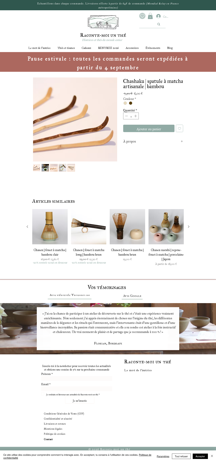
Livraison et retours (55, 423)
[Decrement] (126, 116)
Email (45, 383)
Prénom (47, 373)
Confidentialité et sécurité (58, 418)
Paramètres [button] (163, 456)
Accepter (200, 456)
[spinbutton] (130, 116)
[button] (150, 16)
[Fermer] (212, 456)
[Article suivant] (189, 227)
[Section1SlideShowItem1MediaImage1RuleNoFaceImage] (103, 346)
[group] (108, 239)
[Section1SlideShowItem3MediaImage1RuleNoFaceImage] (112, 346)
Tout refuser (181, 456)
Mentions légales (53, 428)
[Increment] (135, 116)
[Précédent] (14, 329)
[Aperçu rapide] (50, 226)
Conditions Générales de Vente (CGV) (64, 413)
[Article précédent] (27, 227)
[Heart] (142, 16)
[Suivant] (202, 329)
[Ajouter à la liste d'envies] (179, 128)
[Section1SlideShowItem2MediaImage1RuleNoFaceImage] (108, 346)
